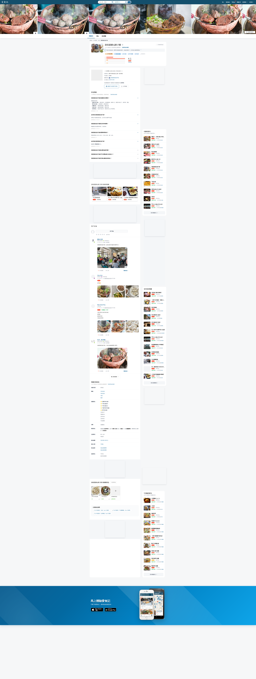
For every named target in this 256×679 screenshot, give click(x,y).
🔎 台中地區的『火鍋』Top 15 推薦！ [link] (102, 510)
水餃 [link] (102, 395)
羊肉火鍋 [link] (103, 393)
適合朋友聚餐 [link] (104, 450)
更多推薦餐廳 (154, 382)
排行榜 (250, 2)
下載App (233, 2)
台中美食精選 (109, 53)
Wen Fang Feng (101, 304)
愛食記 (91, 40)
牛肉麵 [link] (130, 53)
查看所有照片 (251, 32)
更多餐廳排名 (154, 212)
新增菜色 (114, 482)
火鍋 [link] (124, 53)
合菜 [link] (137, 53)
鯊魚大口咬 (100, 239)
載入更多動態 (114, 376)
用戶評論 (94, 226)
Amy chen (99, 275)
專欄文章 (239, 2)
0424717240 (111, 79)
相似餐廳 (104, 36)
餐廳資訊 (91, 36)
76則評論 (130, 62)
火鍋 (99, 40)
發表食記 (228, 2)
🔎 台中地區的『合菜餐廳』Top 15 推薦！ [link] (102, 513)
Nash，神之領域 (101, 339)
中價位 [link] (102, 444)
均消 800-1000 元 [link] (104, 440)
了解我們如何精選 (125, 47)
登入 (223, 2)
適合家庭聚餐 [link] (104, 447)
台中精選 (95, 40)
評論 (97, 36)
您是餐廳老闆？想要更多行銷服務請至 (114, 82)
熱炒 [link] (102, 397)
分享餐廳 (125, 86)
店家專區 (244, 2)
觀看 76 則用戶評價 (112, 86)
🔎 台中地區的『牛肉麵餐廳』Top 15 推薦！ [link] (121, 510)
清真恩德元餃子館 (113, 44)
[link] (159, 140)
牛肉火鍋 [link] (103, 391)
